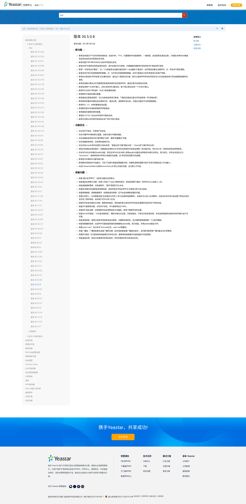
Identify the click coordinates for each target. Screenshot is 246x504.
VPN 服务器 (30, 384)
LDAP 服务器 (30, 368)
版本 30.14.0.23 (37, 164)
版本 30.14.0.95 (37, 140)
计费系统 (29, 376)
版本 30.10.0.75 (37, 210)
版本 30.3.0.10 (36, 298)
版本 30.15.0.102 (37, 112)
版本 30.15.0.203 (37, 70)
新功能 (196, 41)
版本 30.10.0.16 (37, 229)
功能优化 (197, 45)
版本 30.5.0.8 (65, 29)
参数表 (210, 5)
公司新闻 (186, 466)
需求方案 (166, 471)
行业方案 (166, 461)
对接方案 (166, 466)
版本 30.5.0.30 (36, 280)
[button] (24, 40)
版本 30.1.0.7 (36, 326)
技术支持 (222, 5)
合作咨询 (123, 437)
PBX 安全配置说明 (32, 352)
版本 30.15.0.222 (37, 52)
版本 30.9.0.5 (36, 238)
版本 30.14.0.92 (37, 145)
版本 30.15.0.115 (37, 108)
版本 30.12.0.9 (36, 187)
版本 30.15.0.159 (37, 98)
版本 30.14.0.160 (37, 126)
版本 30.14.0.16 (37, 168)
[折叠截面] (217, 28)
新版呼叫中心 (126, 476)
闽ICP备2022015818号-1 (94, 497)
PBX (56, 29)
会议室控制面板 (31, 372)
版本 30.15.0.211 (37, 61)
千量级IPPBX (126, 466)
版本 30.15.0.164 (37, 94)
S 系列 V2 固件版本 (47, 29)
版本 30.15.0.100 (37, 117)
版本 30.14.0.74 (37, 150)
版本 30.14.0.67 (37, 159)
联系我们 (186, 476)
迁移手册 (29, 396)
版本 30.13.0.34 (37, 173)
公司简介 (186, 461)
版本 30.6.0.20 (36, 271)
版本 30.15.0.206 (37, 66)
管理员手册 (29, 344)
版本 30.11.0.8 (36, 201)
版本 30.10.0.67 (37, 215)
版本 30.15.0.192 (37, 80)
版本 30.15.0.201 (37, 75)
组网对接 (29, 348)
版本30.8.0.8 (36, 247)
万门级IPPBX (126, 471)
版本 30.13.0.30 (37, 177)
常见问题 (29, 401)
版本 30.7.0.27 (36, 261)
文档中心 (27, 5)
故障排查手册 (30, 356)
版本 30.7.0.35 (36, 257)
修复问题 (197, 48)
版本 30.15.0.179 (37, 84)
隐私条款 (153, 496)
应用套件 (32, 331)
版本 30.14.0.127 (37, 131)
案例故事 (186, 471)
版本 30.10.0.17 (37, 224)
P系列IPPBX (126, 461)
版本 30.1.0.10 (36, 322)
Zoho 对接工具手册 (33, 388)
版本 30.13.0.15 (37, 182)
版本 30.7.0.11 (36, 266)
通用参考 (29, 392)
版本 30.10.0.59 (37, 219)
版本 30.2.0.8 (36, 308)
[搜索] (184, 15)
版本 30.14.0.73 (37, 154)
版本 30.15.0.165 (37, 89)
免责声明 (145, 496)
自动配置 (29, 360)
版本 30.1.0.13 (36, 317)
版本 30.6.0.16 (36, 275)
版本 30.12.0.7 (36, 191)
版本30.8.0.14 (36, 243)
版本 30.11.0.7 (36, 205)
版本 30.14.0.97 (37, 136)
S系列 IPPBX (38, 5)
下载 (145, 466)
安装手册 (29, 340)
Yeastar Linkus (31, 364)
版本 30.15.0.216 (37, 57)
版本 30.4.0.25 (36, 289)
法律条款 (160, 496)
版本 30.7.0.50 (36, 252)
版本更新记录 (33, 29)
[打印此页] (222, 28)
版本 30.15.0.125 (37, 103)
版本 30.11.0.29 (37, 196)
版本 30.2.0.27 (36, 303)
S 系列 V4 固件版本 (34, 336)
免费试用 (236, 5)
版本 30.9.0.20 (36, 233)
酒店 (27, 380)
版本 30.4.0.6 (36, 294)
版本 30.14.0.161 (37, 122)
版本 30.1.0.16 (36, 313)
